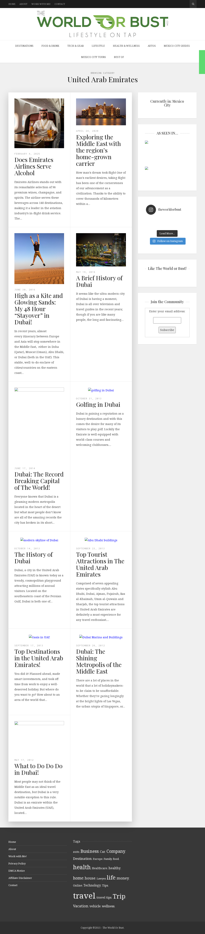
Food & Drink (50, 46)
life (111, 877)
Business (89, 851)
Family (108, 859)
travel (84, 895)
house (90, 878)
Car (102, 851)
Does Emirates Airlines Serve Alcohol (33, 166)
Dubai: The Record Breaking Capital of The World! (39, 480)
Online (77, 885)
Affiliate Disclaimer (20, 878)
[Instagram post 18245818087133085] (178, 220)
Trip (119, 896)
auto (76, 852)
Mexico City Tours (93, 57)
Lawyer (101, 878)
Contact (59, 3)
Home (11, 3)
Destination (82, 858)
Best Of (119, 57)
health (82, 867)
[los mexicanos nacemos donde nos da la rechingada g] (178, 225)
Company (116, 851)
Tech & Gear (75, 46)
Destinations (24, 46)
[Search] (193, 4)
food (116, 859)
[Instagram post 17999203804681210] (156, 220)
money (123, 878)
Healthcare (99, 868)
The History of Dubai (33, 557)
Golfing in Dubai (98, 404)
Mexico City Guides (177, 46)
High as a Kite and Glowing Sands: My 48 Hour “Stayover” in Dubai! (38, 308)
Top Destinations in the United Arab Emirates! (38, 658)
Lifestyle (98, 46)
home (78, 878)
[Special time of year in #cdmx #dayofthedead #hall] (156, 225)
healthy (115, 868)
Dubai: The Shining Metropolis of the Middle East (99, 661)
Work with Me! (40, 3)
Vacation (80, 906)
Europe (97, 859)
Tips (105, 885)
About (23, 3)
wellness (108, 906)
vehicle (95, 906)
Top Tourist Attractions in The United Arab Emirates (100, 564)
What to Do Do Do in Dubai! (38, 769)
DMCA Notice (16, 870)
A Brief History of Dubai (99, 281)
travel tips (104, 897)
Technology (92, 885)
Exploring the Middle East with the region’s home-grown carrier (98, 150)
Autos (152, 46)
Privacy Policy (17, 863)
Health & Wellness (126, 46)
